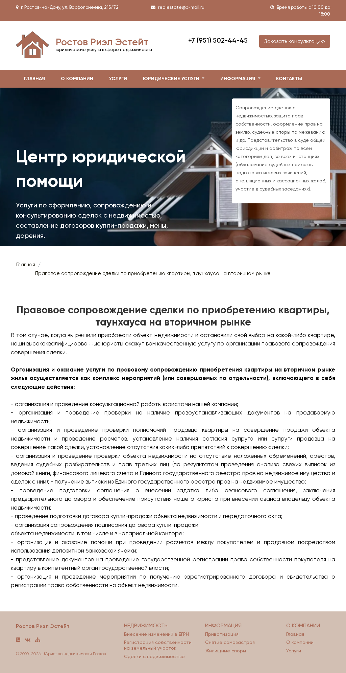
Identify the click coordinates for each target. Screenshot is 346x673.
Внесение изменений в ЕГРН (156, 634)
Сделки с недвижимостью (154, 656)
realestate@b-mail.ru (181, 7)
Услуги (118, 79)
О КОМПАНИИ (303, 625)
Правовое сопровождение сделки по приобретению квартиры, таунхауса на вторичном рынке (153, 273)
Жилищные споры (225, 650)
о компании (77, 79)
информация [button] (238, 79)
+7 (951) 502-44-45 (218, 40)
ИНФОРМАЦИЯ (223, 625)
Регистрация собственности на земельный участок (158, 645)
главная (34, 79)
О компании (300, 642)
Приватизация (222, 634)
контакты (289, 79)
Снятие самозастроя (230, 642)
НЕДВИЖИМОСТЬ (146, 625)
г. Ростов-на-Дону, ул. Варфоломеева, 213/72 (70, 7)
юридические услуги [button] (172, 79)
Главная (25, 265)
